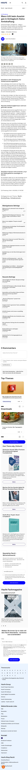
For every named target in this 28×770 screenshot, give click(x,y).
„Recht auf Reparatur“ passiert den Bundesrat (11, 299)
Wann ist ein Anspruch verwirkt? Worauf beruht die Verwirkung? (13, 239)
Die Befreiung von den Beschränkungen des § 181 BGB (13, 252)
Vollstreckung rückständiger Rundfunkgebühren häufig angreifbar (13, 227)
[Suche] (22, 2)
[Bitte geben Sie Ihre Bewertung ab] (9, 34)
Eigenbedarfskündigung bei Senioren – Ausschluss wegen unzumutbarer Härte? (13, 215)
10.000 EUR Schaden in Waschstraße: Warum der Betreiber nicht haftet (13, 286)
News (3, 32)
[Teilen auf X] (4, 64)
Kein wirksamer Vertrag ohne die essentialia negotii (13, 323)
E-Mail (2, 639)
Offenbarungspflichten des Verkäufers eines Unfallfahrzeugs (13, 316)
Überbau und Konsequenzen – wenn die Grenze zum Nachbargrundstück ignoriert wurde (12, 260)
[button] (6, 364)
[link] (2, 8)
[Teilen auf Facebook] (7, 64)
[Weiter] (23, 406)
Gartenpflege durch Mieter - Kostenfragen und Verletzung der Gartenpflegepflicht (13, 266)
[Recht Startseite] (4, 2)
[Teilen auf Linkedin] (12, 64)
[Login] (25, 2)
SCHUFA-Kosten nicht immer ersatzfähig (12, 311)
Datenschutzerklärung (8, 647)
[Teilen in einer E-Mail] (2, 64)
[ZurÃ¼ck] (20, 406)
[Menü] (10, 2)
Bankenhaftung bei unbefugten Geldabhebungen (10, 329)
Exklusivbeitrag (7, 401)
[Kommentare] (13, 34)
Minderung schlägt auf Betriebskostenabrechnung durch (14, 233)
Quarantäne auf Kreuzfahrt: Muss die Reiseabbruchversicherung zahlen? (13, 293)
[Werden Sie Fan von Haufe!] (2, 738)
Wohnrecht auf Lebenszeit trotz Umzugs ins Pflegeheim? (13, 209)
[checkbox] (2, 360)
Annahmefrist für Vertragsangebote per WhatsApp (12, 335)
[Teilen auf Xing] (9, 64)
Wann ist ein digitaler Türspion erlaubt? (12, 221)
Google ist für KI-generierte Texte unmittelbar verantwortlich (13, 305)
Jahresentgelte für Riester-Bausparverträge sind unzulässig (13, 280)
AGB (21, 645)
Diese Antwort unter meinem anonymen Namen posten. (15, 361)
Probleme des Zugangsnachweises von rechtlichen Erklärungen (13, 246)
